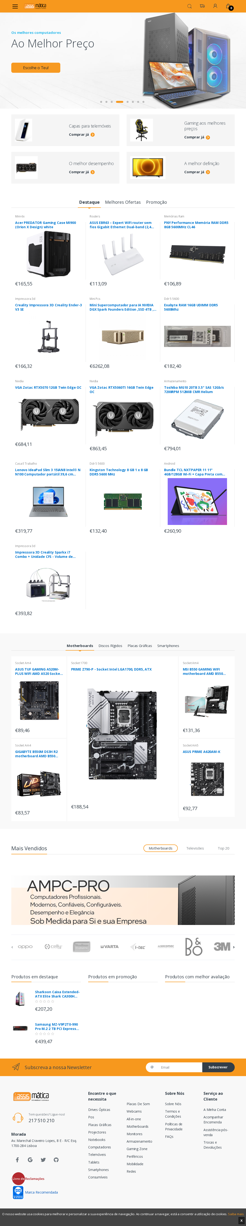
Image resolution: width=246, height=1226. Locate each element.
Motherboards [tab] (160, 848)
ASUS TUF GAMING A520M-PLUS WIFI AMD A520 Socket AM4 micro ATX (38, 671)
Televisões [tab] (195, 848)
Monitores (134, 1134)
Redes (131, 1171)
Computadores (99, 1147)
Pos (91, 1117)
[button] (189, 5)
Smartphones (98, 1169)
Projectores (97, 1132)
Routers (95, 216)
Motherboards (137, 1126)
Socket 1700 (79, 663)
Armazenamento (175, 381)
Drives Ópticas (99, 1109)
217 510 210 (41, 1120)
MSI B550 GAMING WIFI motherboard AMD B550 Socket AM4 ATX (203, 671)
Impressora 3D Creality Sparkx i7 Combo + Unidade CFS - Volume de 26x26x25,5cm (44, 554)
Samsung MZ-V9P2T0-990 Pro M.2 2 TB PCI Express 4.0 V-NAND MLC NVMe (56, 1026)
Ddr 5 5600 (171, 299)
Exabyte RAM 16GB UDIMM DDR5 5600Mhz (191, 307)
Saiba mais (236, 1214)
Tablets (93, 1162)
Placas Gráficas (99, 1124)
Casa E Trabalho (26, 464)
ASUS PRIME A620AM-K (201, 752)
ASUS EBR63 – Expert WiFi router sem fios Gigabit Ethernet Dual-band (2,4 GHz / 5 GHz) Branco (121, 225)
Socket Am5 (191, 745)
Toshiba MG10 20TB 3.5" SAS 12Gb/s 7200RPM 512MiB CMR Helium (194, 389)
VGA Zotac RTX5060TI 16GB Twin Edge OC (122, 389)
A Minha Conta (214, 1109)
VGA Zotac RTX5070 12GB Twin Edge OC (48, 387)
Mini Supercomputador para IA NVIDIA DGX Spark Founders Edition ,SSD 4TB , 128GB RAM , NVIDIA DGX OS (122, 307)
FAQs (169, 1136)
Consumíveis (97, 1177)
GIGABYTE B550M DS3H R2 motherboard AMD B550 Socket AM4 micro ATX (36, 754)
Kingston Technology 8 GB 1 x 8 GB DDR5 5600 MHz (119, 472)
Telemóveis (97, 1154)
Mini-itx (20, 216)
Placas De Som (138, 1104)
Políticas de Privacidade (173, 1126)
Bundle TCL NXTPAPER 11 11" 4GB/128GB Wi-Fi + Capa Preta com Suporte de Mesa (193, 472)
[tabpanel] (123, 60)
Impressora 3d (25, 299)
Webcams (134, 1111)
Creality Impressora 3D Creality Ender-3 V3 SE (48, 307)
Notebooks (96, 1139)
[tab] (89, 202)
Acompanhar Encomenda (213, 1119)
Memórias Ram (174, 216)
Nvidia (19, 381)
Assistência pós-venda (215, 1132)
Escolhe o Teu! (36, 67)
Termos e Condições (173, 1114)
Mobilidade (135, 1164)
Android (169, 464)
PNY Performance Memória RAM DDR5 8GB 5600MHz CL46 (196, 225)
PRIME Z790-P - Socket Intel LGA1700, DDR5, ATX (111, 669)
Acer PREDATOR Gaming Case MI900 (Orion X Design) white (45, 225)
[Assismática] (35, 6)
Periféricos (135, 1156)
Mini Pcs (95, 299)
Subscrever (218, 1067)
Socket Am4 (23, 663)
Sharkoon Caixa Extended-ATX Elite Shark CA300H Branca (57, 994)
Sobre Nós (173, 1104)
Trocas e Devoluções (212, 1145)
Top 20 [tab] (223, 848)
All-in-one (134, 1119)
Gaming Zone (137, 1148)
